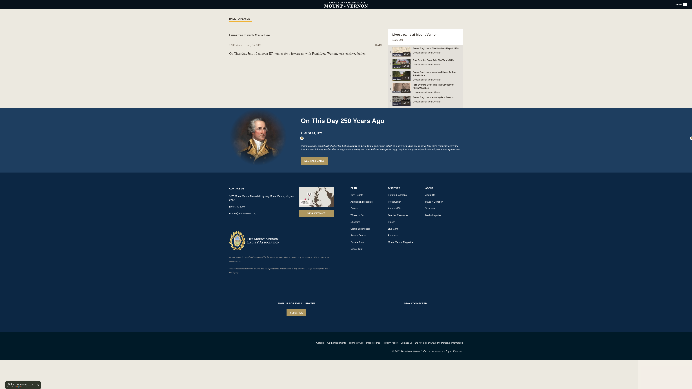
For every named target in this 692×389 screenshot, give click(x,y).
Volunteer (430, 208)
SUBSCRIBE (296, 313)
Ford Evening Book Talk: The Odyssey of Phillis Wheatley (433, 86)
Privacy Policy (390, 342)
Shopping (355, 222)
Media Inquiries (433, 215)
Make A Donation (434, 201)
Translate (24, 387)
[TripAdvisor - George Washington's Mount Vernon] (239, 347)
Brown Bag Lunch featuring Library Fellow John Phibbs (434, 74)
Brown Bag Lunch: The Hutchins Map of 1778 (436, 48)
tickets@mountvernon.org (242, 213)
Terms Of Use (356, 342)
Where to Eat (357, 215)
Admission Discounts (362, 201)
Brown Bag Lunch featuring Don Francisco (434, 97)
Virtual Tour (356, 249)
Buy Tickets (357, 195)
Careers (320, 342)
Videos (391, 222)
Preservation (394, 201)
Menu (678, 4)
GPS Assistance (316, 213)
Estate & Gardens (397, 195)
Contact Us (406, 342)
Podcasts (393, 235)
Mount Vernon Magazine (400, 242)
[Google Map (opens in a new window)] (316, 197)
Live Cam (393, 228)
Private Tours (357, 242)
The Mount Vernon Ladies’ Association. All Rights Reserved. (432, 351)
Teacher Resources (398, 215)
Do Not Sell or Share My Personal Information (439, 342)
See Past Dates (314, 161)
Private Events (358, 235)
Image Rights (373, 342)
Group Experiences (361, 228)
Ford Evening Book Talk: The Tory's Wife (433, 60)
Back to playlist (240, 18)
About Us (430, 195)
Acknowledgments (336, 342)
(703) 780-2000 (237, 206)
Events (354, 208)
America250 (394, 208)
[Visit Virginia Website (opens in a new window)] (261, 347)
